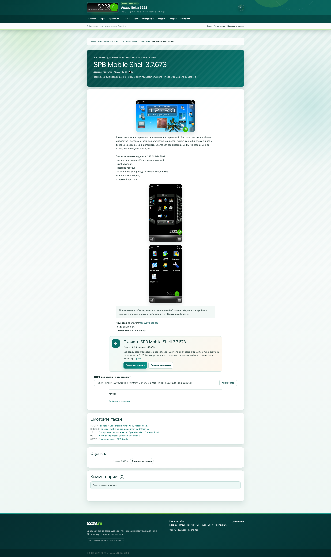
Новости (103, 425)
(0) (132, 72)
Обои (136, 19)
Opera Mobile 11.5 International (144, 432)
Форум (161, 19)
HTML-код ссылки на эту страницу (112, 377)
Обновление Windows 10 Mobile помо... (129, 425)
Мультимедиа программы (141, 58)
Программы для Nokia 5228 (108, 58)
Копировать (228, 382)
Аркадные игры (107, 439)
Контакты (185, 19)
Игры (102, 19)
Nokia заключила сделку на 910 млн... (129, 429)
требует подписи (149, 322)
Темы (127, 19)
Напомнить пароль (235, 26)
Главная (92, 19)
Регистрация (219, 26)
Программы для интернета (113, 432)
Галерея (172, 19)
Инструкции (148, 19)
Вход (209, 26)
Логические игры (108, 435)
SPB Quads (122, 439)
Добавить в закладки (119, 401)
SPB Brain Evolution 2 (129, 435)
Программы (114, 19)
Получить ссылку (135, 365)
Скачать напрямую (161, 365)
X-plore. (138, 358)
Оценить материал (142, 461)
